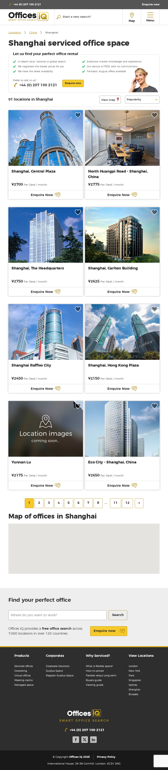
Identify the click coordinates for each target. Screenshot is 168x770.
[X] (84, 740)
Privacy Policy (106, 757)
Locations (14, 32)
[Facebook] (76, 740)
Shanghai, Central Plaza (33, 171)
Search (118, 615)
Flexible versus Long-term (101, 675)
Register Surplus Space (60, 675)
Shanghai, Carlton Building (113, 268)
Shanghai (134, 689)
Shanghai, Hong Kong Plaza (113, 365)
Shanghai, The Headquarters (37, 268)
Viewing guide (94, 685)
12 (127, 502)
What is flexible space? (99, 666)
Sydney (133, 685)
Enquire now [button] (73, 83)
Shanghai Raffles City (31, 365)
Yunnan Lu (21, 462)
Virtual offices (22, 675)
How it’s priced (95, 671)
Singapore (135, 680)
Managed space (24, 685)
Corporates (55, 655)
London (133, 666)
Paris (131, 675)
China (33, 32)
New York (134, 671)
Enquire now (105, 631)
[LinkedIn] (93, 740)
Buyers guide (94, 680)
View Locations (141, 655)
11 (116, 502)
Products (21, 655)
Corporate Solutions (57, 666)
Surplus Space (54, 671)
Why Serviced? (98, 655)
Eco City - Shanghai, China (112, 462)
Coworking (20, 671)
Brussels (133, 694)
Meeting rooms (23, 680)
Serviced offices (23, 666)
